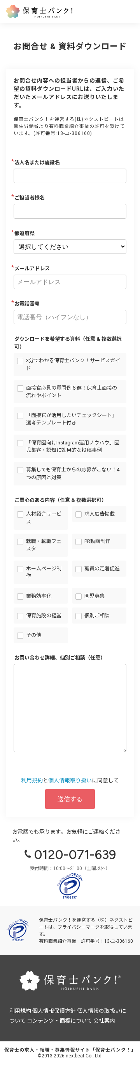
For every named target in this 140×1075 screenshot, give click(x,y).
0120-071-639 (75, 854)
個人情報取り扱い (70, 780)
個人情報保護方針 (54, 1011)
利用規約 (32, 780)
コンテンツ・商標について (59, 1020)
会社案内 (104, 1020)
